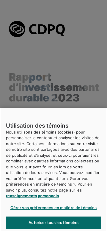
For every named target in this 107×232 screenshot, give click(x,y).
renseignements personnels (32, 195)
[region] (53, 170)
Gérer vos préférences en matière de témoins (53, 207)
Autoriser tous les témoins (53, 222)
